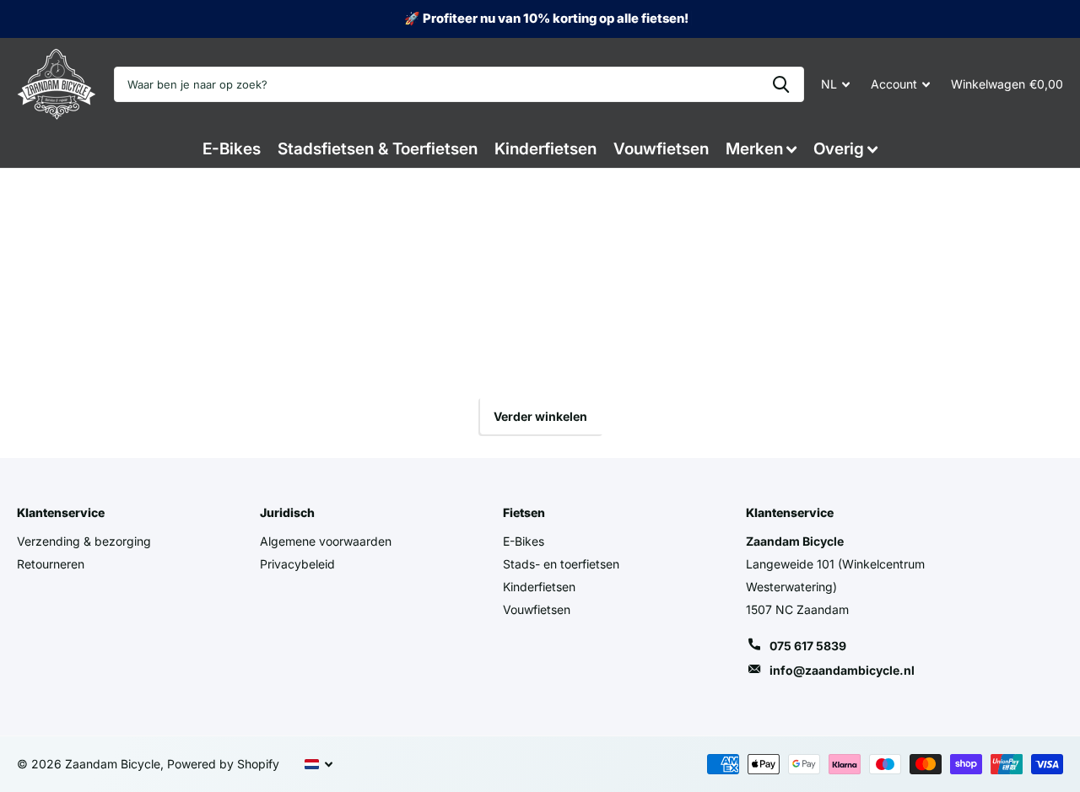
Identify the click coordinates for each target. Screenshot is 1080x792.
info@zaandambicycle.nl (842, 670)
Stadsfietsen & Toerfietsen (378, 149)
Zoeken (781, 84)
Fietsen (524, 512)
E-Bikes (231, 149)
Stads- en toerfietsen (561, 564)
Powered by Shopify (223, 764)
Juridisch (287, 512)
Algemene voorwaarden (326, 541)
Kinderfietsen (545, 149)
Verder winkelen (540, 416)
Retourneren (50, 564)
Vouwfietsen (661, 149)
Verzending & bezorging (84, 541)
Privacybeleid (297, 564)
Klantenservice (61, 512)
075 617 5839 (808, 645)
